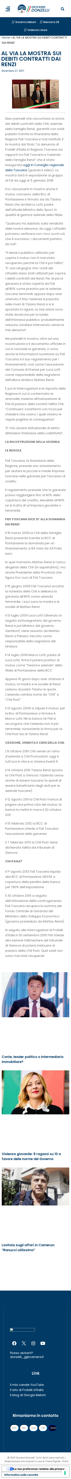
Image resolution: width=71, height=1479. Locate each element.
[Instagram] (33, 1343)
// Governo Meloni (24, 22)
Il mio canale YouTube (27, 1385)
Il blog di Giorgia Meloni (28, 1395)
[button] (62, 9)
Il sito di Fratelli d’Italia (26, 1390)
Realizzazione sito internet (20, 1461)
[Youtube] (42, 1343)
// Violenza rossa (35, 30)
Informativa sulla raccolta (21, 1474)
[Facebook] (14, 1343)
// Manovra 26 (49, 22)
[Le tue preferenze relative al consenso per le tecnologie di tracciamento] (65, 1473)
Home (6, 38)
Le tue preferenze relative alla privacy (38, 1469)
